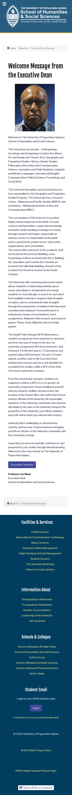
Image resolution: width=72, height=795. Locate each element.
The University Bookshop (40, 564)
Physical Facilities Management (40, 548)
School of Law (37, 657)
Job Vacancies (37, 621)
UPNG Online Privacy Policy (36, 750)
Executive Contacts (22, 464)
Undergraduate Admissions (37, 599)
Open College (37, 673)
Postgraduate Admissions (37, 604)
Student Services (40, 559)
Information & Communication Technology (40, 537)
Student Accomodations (37, 610)
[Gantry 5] (36, 16)
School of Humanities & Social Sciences (37, 652)
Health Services (40, 532)
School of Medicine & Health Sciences (37, 663)
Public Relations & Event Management (40, 553)
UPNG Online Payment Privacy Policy (36, 771)
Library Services (40, 542)
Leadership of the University (37, 615)
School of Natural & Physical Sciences (37, 668)
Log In (36, 708)
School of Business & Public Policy (37, 646)
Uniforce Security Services (40, 569)
